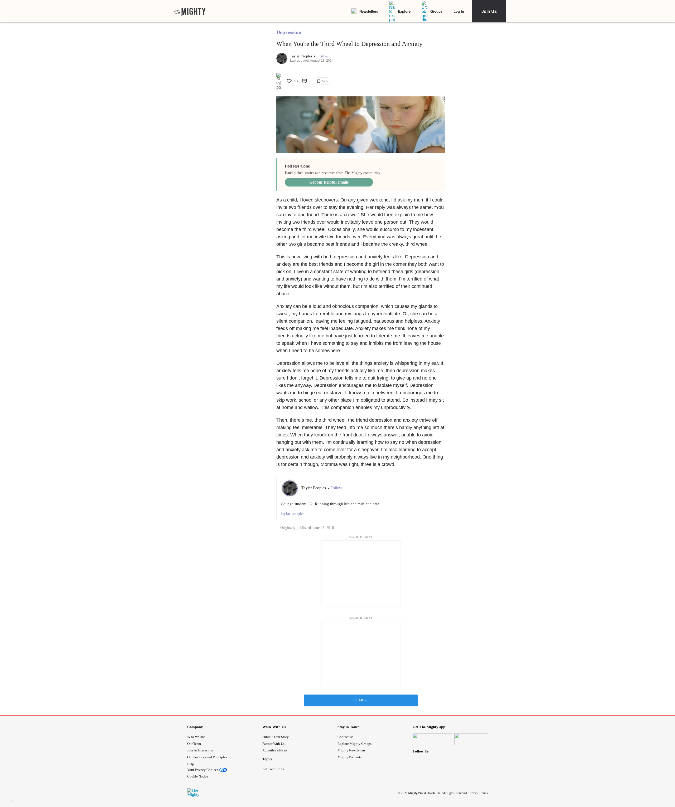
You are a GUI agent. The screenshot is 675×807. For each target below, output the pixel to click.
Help (190, 764)
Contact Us (345, 737)
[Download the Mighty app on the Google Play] (474, 739)
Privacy (473, 793)
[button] (322, 56)
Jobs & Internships (200, 750)
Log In (459, 11)
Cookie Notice (197, 776)
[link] (190, 11)
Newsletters (368, 11)
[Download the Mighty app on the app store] (432, 739)
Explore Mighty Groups (355, 744)
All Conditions (273, 769)
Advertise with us (274, 750)
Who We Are (196, 737)
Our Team (194, 744)
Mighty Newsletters (351, 750)
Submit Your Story (275, 737)
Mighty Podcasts (349, 757)
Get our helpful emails (329, 182)
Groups (436, 11)
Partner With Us (273, 744)
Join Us (489, 11)
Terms (484, 793)
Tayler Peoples (301, 56)
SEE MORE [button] (360, 700)
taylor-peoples (292, 513)
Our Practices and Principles (207, 757)
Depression (288, 32)
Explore (404, 11)
